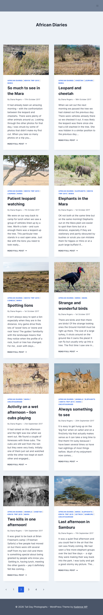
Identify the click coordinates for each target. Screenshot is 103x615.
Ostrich (79, 514)
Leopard (89, 81)
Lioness (11, 300)
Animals (79, 399)
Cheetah (79, 81)
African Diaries (15, 81)
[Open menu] (97, 6)
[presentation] (26, 60)
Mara (10, 83)
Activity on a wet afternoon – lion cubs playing (23, 412)
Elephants (80, 191)
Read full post (17, 144)
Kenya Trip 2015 (31, 81)
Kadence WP (81, 607)
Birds (77, 298)
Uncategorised (15, 402)
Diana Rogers (16, 99)
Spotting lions (20, 305)
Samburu (88, 514)
